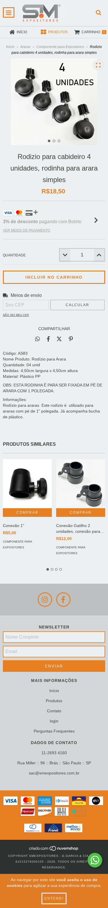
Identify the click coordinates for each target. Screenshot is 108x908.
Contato (54, 711)
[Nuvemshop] (54, 850)
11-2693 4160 (54, 752)
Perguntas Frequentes (54, 731)
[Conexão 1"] (27, 483)
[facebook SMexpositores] (63, 599)
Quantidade (14, 255)
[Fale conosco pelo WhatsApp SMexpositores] (95, 860)
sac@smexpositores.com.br (54, 773)
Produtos (54, 700)
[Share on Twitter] (59, 339)
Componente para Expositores (60, 47)
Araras (25, 47)
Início (10, 47)
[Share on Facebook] (48, 339)
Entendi (54, 898)
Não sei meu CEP (16, 315)
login (54, 721)
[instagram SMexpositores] (45, 599)
